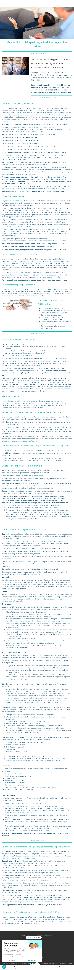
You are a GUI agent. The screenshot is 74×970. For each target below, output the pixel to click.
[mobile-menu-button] (37, 965)
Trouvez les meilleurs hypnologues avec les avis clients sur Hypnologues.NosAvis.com (34, 250)
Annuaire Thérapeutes (58, 963)
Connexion (68, 963)
